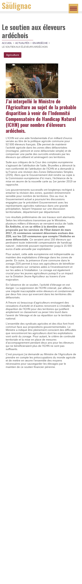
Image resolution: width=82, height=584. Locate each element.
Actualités (22, 43)
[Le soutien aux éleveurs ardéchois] (32, 80)
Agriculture (12, 54)
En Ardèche (40, 43)
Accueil (7, 43)
